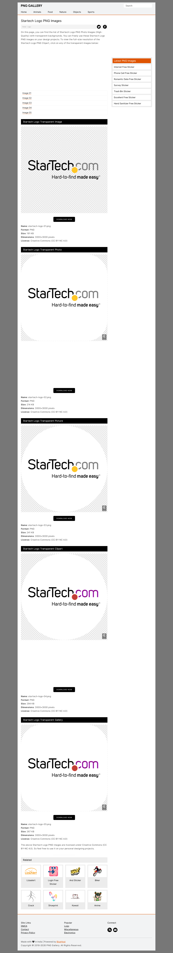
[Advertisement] (64, 68)
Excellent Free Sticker (125, 97)
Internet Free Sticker (124, 67)
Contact (25, 929)
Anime (97, 905)
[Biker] (97, 867)
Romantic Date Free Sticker (127, 79)
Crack (31, 905)
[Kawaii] (75, 892)
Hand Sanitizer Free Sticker (127, 103)
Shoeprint (53, 905)
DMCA (24, 926)
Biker (97, 880)
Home (24, 27)
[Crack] (31, 892)
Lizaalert (31, 880)
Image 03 (27, 103)
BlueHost (61, 941)
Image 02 (26, 98)
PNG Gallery (31, 5)
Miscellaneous (71, 929)
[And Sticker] (75, 867)
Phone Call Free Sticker (125, 73)
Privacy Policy (28, 932)
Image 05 (26, 112)
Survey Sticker (121, 85)
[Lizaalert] (31, 867)
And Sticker (75, 880)
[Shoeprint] (53, 892)
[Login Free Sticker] (53, 867)
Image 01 (26, 93)
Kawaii (75, 905)
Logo (29, 27)
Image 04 (27, 107)
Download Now (64, 219)
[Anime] (97, 892)
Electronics (69, 932)
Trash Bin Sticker (122, 91)
